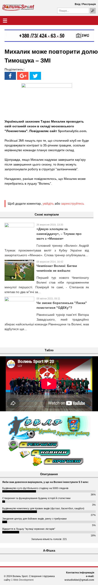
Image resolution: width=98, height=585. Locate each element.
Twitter (35, 76)
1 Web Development (22, 579)
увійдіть (48, 203)
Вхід (77, 4)
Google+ (22, 76)
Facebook (10, 76)
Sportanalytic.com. (72, 131)
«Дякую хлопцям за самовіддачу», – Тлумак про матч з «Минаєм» (59, 233)
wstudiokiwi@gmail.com (79, 579)
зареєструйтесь (72, 203)
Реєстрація (89, 4)
